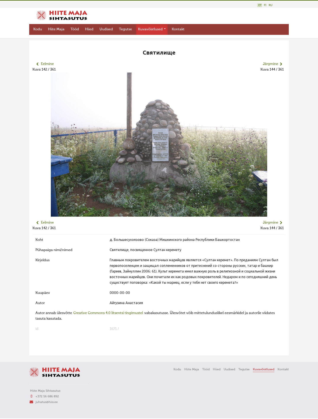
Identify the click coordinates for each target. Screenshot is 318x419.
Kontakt (178, 29)
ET (260, 5)
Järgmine (270, 64)
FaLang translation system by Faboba (48, 349)
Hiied (89, 29)
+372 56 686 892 (47, 396)
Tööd (75, 29)
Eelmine (47, 64)
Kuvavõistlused (151, 29)
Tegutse (125, 29)
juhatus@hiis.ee (46, 402)
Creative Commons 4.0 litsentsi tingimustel (108, 313)
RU (270, 5)
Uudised (106, 29)
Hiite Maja (56, 29)
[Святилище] (159, 214)
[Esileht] (62, 19)
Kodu (37, 29)
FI (265, 5)
